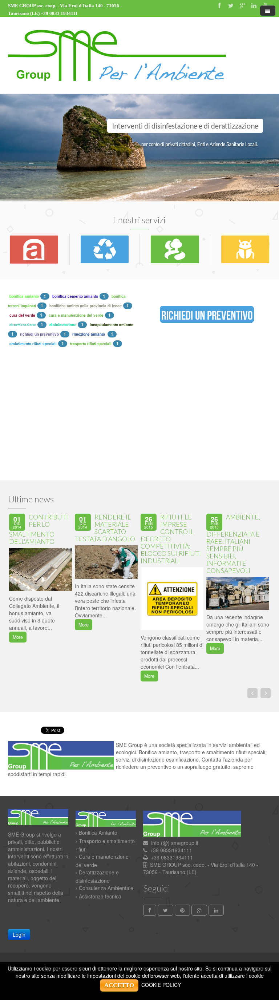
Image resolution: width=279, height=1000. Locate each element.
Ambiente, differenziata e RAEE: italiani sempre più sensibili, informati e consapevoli (233, 543)
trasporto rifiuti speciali (91, 343)
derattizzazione (22, 324)
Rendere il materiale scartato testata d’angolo (105, 528)
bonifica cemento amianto (75, 296)
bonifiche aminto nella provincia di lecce (85, 305)
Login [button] (19, 934)
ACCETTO (119, 985)
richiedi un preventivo (39, 334)
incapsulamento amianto (111, 324)
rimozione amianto (89, 334)
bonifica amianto (24, 296)
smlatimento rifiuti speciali (33, 343)
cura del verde (22, 315)
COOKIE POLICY (161, 984)
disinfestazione (62, 324)
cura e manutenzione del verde (76, 315)
